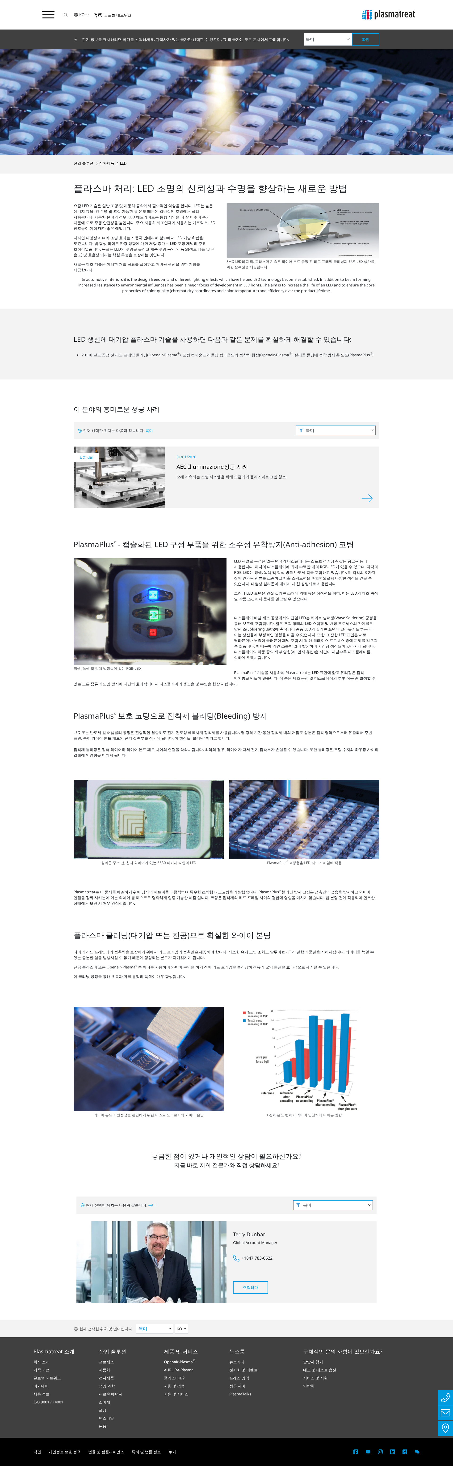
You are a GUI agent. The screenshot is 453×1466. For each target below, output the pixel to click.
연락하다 (250, 1287)
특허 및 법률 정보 (146, 1451)
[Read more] (367, 498)
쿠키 (172, 1451)
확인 (365, 39)
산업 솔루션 (84, 163)
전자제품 (107, 163)
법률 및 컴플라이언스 (106, 1451)
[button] (65, 15)
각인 (37, 1451)
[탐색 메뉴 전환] (48, 15)
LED (123, 163)
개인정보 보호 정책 (65, 1451)
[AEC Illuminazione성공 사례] (119, 477)
